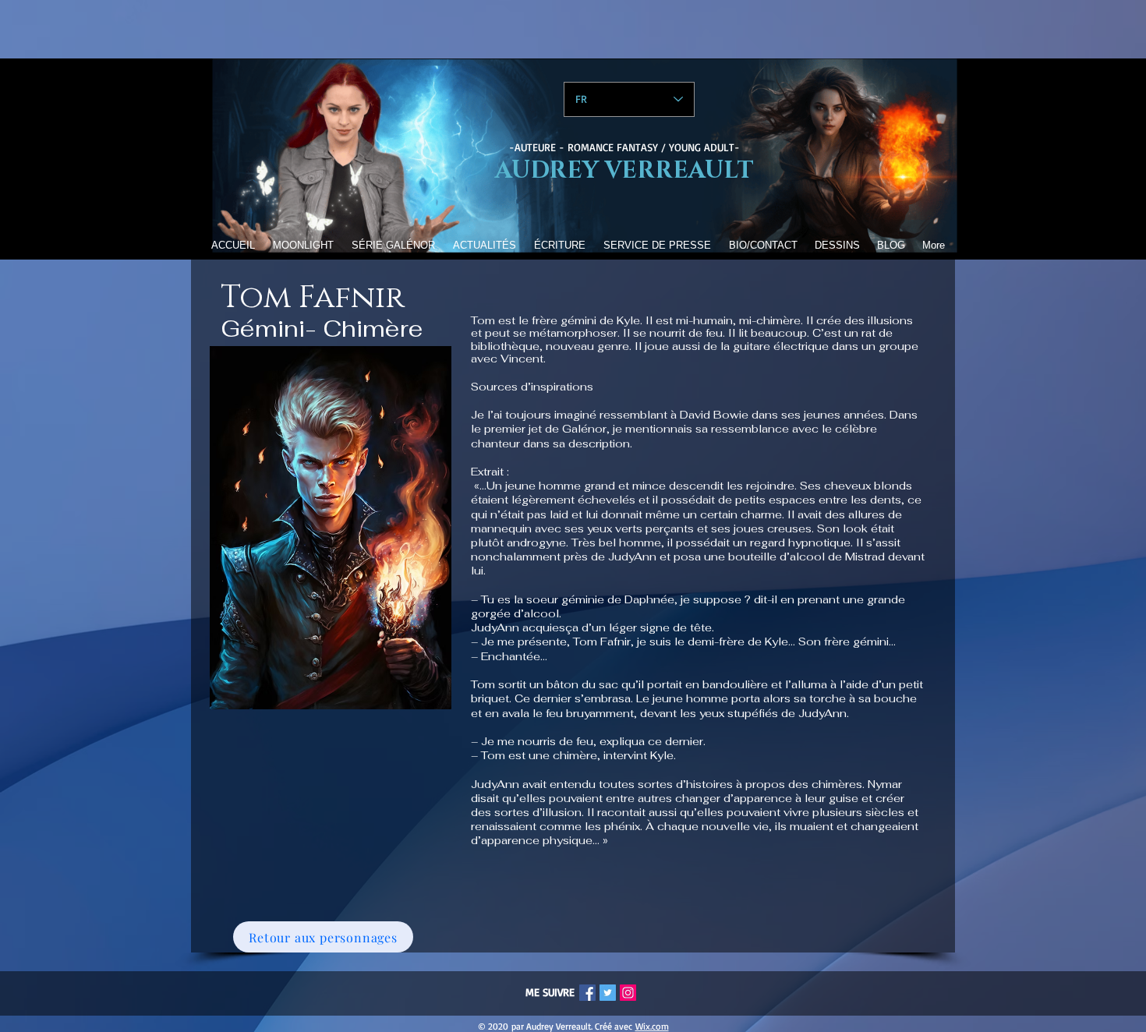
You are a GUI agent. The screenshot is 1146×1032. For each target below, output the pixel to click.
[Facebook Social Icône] (587, 992)
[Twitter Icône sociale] (608, 992)
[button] (393, 245)
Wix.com (652, 1026)
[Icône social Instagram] (628, 992)
